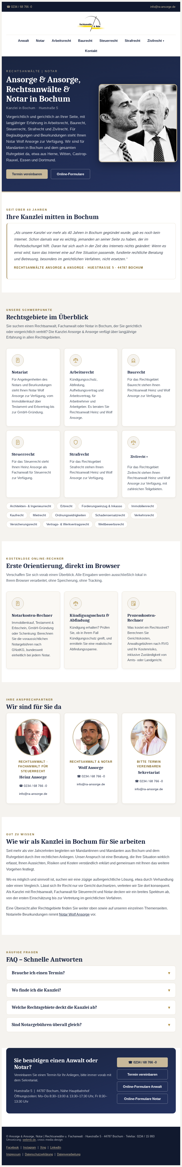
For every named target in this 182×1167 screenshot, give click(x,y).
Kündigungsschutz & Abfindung (89, 618)
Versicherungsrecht (23, 524)
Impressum (13, 1154)
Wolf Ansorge (90, 767)
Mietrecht (39, 515)
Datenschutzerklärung (39, 1154)
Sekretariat (149, 772)
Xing (43, 1147)
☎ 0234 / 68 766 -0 (19, 6)
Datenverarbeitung (68, 1154)
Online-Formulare (70, 174)
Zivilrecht (155, 40)
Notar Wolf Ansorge (74, 914)
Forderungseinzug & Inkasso (102, 506)
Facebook (12, 1147)
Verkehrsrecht (144, 515)
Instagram (29, 1147)
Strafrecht (132, 40)
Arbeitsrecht (61, 40)
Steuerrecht (108, 40)
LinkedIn (55, 1147)
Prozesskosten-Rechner (141, 618)
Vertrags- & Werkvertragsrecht (67, 524)
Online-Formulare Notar (142, 1099)
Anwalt (23, 40)
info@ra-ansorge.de (162, 6)
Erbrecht (66, 506)
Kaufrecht (17, 515)
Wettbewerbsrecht (111, 524)
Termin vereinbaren (27, 174)
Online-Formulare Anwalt (142, 1086)
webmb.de (29, 1139)
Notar (40, 40)
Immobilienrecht (142, 506)
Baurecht (85, 40)
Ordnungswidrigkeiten (70, 515)
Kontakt (91, 51)
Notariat (20, 372)
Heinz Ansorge (33, 777)
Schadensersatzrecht (110, 515)
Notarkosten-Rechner (32, 615)
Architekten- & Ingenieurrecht (30, 506)
